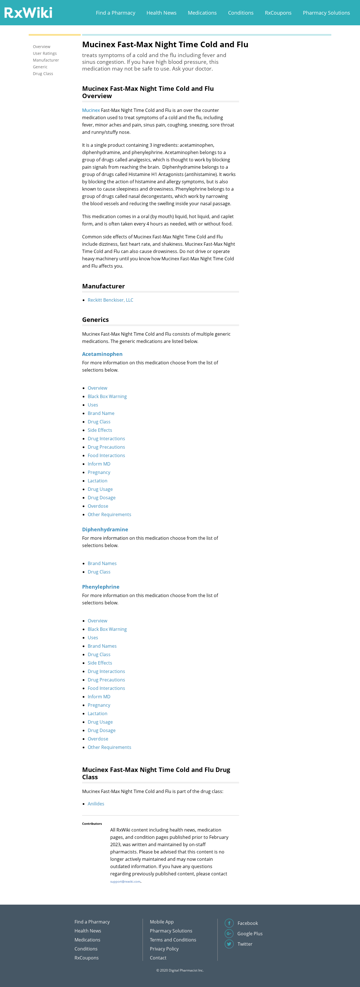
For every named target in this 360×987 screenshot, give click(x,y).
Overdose (98, 506)
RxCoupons (278, 12)
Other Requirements (109, 514)
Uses (93, 405)
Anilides (96, 804)
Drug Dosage (102, 497)
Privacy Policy (164, 949)
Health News (162, 12)
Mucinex (91, 110)
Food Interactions (106, 455)
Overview (97, 388)
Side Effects (100, 430)
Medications (202, 12)
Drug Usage (100, 489)
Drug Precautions (106, 447)
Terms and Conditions (173, 940)
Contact (158, 958)
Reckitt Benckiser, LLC (110, 300)
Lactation (97, 481)
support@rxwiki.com (125, 881)
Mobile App (162, 922)
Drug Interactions (106, 438)
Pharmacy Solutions (326, 12)
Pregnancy (99, 472)
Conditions (241, 12)
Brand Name (101, 413)
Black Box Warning (107, 396)
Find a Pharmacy (115, 12)
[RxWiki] (28, 12)
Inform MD (99, 464)
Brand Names (102, 563)
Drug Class (99, 422)
